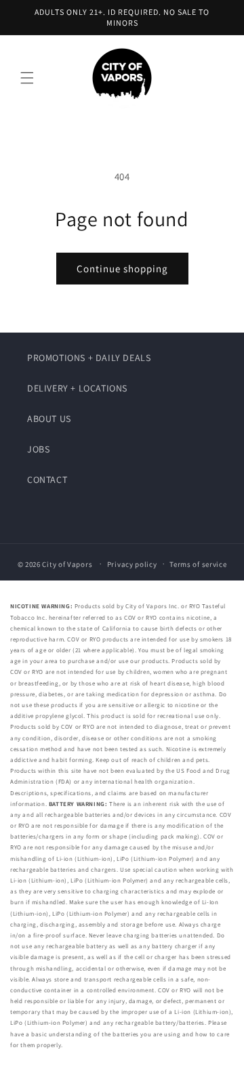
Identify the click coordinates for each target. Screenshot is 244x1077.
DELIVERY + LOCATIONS (77, 388)
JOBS (38, 449)
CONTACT (47, 479)
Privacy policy (132, 564)
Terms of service (197, 564)
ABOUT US (49, 419)
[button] (27, 78)
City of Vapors (67, 563)
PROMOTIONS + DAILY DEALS (88, 358)
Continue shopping (122, 268)
